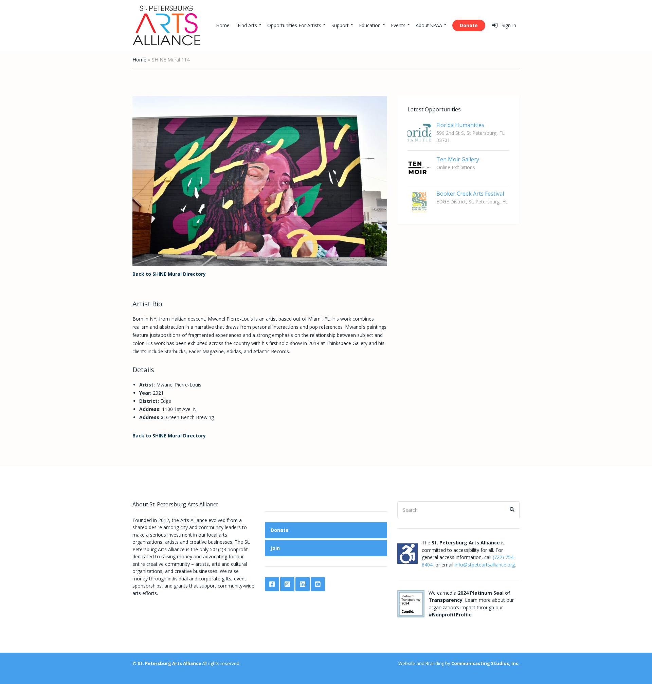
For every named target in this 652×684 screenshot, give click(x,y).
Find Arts (247, 25)
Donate (469, 25)
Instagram (287, 584)
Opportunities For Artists (294, 25)
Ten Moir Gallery (457, 159)
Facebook (272, 584)
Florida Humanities (460, 125)
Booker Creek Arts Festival (470, 193)
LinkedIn (302, 584)
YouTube (318, 584)
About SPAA (429, 25)
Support (340, 25)
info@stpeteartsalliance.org (485, 564)
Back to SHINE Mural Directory (169, 274)
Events (398, 25)
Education (370, 25)
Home (223, 25)
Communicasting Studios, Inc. (485, 663)
